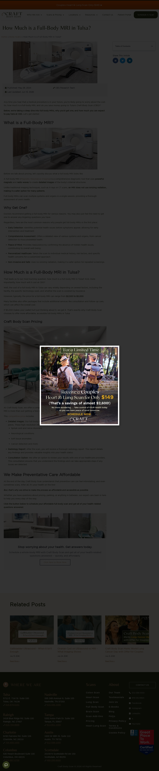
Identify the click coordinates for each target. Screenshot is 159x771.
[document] (79, 385)
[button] (116, 351)
